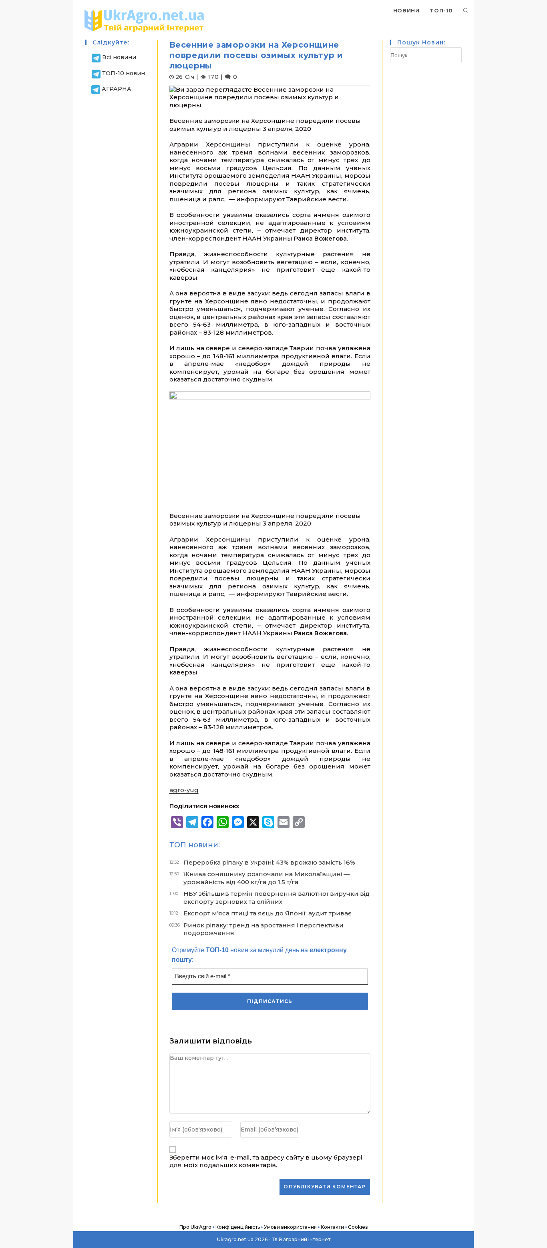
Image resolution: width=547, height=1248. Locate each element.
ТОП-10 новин (123, 73)
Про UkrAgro (195, 1227)
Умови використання (290, 1227)
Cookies (358, 1227)
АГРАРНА (116, 88)
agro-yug (184, 790)
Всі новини (119, 57)
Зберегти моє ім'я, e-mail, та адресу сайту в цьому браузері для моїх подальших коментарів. (265, 1161)
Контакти (332, 1227)
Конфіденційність (237, 1227)
